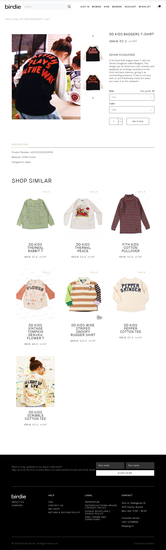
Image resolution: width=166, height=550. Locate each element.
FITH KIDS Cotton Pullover (131, 247)
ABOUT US (18, 502)
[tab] (20, 144)
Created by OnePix (144, 543)
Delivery (54, 509)
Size (111, 91)
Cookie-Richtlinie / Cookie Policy (97, 512)
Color (112, 103)
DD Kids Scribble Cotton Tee (35, 415)
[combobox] (131, 109)
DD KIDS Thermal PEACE (83, 247)
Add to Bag (137, 121)
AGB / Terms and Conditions (95, 518)
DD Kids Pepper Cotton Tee (130, 328)
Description (20, 144)
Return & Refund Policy (64, 512)
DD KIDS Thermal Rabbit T (35, 247)
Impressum (92, 502)
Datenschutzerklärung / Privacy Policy (101, 506)
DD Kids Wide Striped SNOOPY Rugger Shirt (83, 330)
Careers (17, 505)
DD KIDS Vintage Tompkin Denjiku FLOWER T (35, 331)
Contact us (56, 505)
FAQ (50, 502)
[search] (66, 6)
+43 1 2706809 (130, 522)
